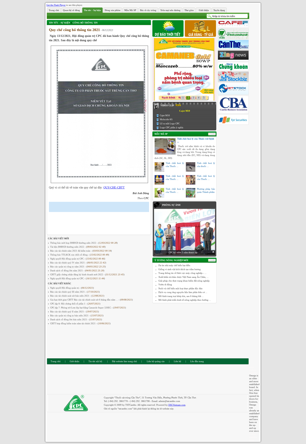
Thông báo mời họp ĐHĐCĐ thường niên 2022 (73, 243)
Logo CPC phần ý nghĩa (171, 127)
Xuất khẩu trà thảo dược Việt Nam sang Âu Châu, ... (183, 277)
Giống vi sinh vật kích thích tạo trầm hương (179, 269)
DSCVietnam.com (176, 405)
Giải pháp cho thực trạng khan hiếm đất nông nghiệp (184, 280)
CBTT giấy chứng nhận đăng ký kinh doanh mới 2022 (77, 274)
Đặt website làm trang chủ (124, 361)
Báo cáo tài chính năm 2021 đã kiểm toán (70, 250)
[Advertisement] (97, 220)
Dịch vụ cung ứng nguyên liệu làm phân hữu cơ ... (182, 292)
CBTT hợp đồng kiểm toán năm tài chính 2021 (73, 323)
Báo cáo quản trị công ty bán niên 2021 (69, 315)
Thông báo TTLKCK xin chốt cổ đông (69, 254)
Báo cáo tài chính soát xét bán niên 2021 (70, 295)
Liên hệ (177, 361)
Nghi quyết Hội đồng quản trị (65, 288)
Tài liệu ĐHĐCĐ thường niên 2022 (67, 247)
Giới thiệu (74, 361)
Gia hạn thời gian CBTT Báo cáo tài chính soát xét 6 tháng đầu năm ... (84, 299)
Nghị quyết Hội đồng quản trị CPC (67, 258)
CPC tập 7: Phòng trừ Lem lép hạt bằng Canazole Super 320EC (81, 307)
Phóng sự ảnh (171, 205)
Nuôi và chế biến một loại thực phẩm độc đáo (180, 288)
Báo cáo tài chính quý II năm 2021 (67, 311)
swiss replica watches (253, 369)
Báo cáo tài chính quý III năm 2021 (67, 292)
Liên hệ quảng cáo (155, 361)
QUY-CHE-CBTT (114, 187)
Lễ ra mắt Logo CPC (170, 123)
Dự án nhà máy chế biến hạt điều (174, 265)
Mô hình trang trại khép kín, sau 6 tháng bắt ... (181, 296)
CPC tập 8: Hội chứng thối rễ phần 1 (68, 303)
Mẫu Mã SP (161, 134)
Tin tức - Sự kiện (59, 22)
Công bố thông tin (85, 22)
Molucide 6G (166, 119)
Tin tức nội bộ (95, 361)
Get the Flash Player (56, 5)
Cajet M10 (165, 115)
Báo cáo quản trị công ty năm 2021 (67, 266)
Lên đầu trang (197, 361)
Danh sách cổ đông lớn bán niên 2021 (69, 319)
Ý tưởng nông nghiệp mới (171, 260)
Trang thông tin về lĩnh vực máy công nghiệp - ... (182, 273)
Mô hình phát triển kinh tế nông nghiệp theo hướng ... (184, 300)
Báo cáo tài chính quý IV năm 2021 (67, 262)
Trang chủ (56, 361)
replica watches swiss (253, 437)
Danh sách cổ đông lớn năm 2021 (66, 270)
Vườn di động (165, 284)
